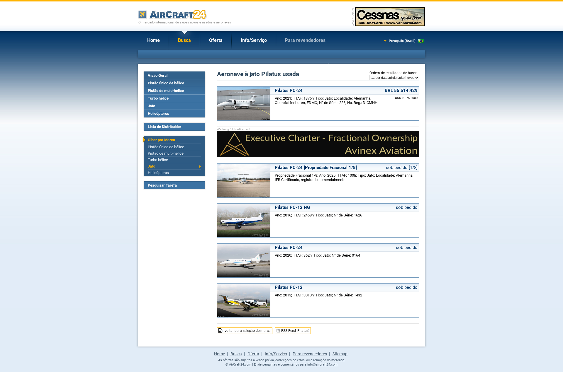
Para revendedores (305, 40)
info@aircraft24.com (322, 364)
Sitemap (340, 353)
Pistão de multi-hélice (166, 90)
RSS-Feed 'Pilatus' (295, 331)
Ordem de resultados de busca (393, 73)
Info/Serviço (254, 40)
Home (153, 40)
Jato (151, 106)
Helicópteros (158, 113)
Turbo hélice (158, 98)
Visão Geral (157, 75)
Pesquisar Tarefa (162, 185)
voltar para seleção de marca (248, 331)
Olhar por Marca (161, 140)
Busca (184, 40)
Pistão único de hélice (166, 83)
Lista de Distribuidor (164, 126)
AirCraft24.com (240, 364)
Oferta (216, 40)
